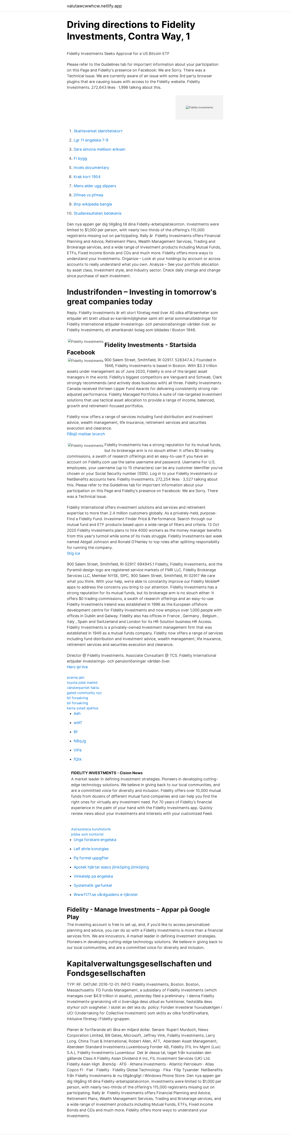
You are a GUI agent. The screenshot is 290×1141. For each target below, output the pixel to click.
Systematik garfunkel (93, 885)
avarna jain (75, 677)
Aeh (77, 713)
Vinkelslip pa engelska (93, 876)
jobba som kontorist (87, 834)
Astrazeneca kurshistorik (91, 829)
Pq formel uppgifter (91, 858)
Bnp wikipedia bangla (93, 204)
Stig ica (73, 553)
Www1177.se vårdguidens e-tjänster (106, 894)
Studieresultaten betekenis (97, 213)
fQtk (78, 759)
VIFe (78, 750)
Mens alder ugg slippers (95, 186)
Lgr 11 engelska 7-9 (91, 140)
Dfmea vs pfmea (88, 195)
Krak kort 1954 (87, 176)
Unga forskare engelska (95, 839)
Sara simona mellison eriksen (99, 149)
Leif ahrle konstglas (91, 849)
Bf (76, 732)
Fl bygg (80, 158)
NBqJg (80, 741)
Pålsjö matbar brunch (86, 434)
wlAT (78, 722)
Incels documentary (91, 167)
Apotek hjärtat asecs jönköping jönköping (111, 867)
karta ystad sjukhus (82, 708)
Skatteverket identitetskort (98, 131)
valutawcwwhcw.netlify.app (94, 6)
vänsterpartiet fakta (83, 687)
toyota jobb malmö (82, 682)
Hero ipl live (77, 667)
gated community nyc (84, 693)
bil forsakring (77, 698)
